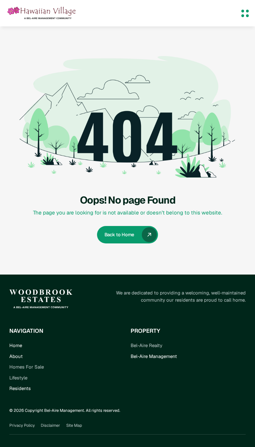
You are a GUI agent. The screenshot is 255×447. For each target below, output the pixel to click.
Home (15, 345)
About (16, 356)
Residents (20, 388)
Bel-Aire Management (154, 356)
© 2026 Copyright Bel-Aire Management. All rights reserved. (64, 410)
